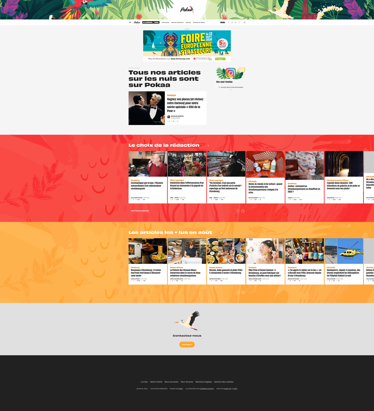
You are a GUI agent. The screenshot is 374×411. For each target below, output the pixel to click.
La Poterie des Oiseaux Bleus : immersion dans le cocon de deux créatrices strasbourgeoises (185, 272)
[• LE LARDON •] (150, 22)
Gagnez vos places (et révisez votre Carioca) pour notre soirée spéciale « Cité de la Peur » (185, 105)
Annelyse (227, 389)
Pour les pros (187, 382)
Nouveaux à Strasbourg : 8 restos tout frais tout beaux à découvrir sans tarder (146, 272)
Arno (235, 389)
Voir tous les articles (140, 211)
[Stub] (222, 22)
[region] (180, 22)
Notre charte (156, 382)
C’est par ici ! (187, 345)
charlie (290, 197)
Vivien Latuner (135, 278)
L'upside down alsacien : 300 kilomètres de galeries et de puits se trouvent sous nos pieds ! (343, 185)
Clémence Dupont (207, 389)
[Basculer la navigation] (130, 22)
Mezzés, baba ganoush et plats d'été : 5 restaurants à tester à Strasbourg (226, 271)
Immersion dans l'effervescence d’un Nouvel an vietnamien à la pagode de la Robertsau (187, 185)
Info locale (165, 22)
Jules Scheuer (331, 278)
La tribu (144, 382)
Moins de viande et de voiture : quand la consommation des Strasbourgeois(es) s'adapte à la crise (265, 188)
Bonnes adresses (177, 22)
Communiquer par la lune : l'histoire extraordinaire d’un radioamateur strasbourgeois (147, 185)
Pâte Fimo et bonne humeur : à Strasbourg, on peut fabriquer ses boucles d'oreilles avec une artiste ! (265, 272)
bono (181, 389)
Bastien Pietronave (215, 278)
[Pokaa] (187, 9)
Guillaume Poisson (136, 197)
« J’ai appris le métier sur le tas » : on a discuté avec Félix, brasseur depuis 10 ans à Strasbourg (304, 272)
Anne (171, 197)
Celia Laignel (370, 278)
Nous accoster (171, 382)
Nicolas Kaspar (177, 116)
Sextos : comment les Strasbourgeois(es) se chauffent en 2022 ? (304, 188)
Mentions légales (203, 382)
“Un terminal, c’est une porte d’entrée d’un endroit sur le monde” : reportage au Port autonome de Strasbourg (225, 187)
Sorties (188, 22)
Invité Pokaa (330, 197)
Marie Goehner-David (176, 278)
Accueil (131, 68)
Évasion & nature (199, 22)
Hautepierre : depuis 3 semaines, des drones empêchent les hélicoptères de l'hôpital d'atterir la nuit (343, 272)
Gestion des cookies (223, 382)
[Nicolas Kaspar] (168, 116)
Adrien (177, 197)
